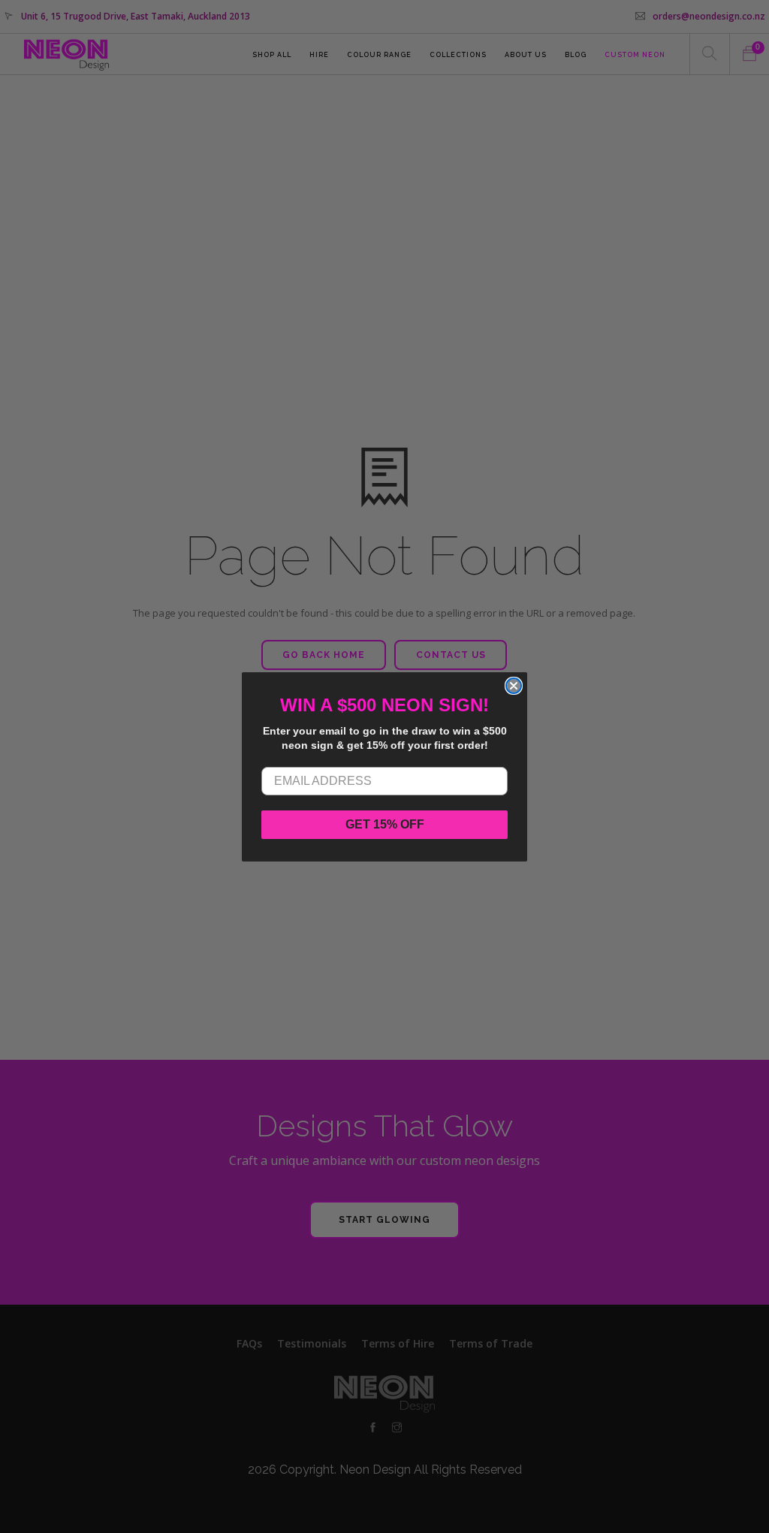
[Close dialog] (513, 685)
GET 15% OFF (384, 824)
